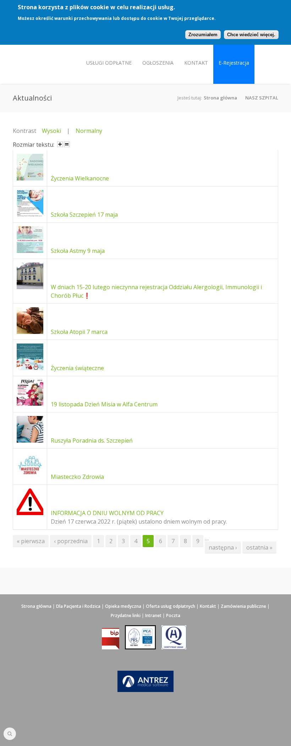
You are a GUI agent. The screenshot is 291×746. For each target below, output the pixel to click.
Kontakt (208, 606)
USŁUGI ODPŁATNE (109, 62)
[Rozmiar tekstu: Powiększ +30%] (60, 144)
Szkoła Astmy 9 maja (78, 251)
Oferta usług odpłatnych (170, 606)
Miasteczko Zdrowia (77, 477)
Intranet (153, 615)
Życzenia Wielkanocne (80, 178)
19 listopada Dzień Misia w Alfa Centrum (104, 404)
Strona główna (220, 97)
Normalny (89, 131)
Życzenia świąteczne (77, 368)
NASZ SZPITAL (261, 97)
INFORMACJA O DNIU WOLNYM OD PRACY (107, 513)
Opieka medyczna (123, 606)
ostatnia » (259, 547)
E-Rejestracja (234, 62)
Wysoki (51, 131)
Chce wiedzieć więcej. (251, 34)
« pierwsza (31, 541)
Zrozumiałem (203, 34)
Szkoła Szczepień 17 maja (84, 214)
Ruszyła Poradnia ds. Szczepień (92, 440)
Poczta (173, 615)
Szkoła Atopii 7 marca (79, 332)
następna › (223, 547)
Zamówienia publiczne (243, 606)
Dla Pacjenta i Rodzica (78, 606)
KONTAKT (196, 62)
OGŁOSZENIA (158, 62)
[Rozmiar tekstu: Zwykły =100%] (67, 144)
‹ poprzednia (71, 541)
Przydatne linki (126, 615)
